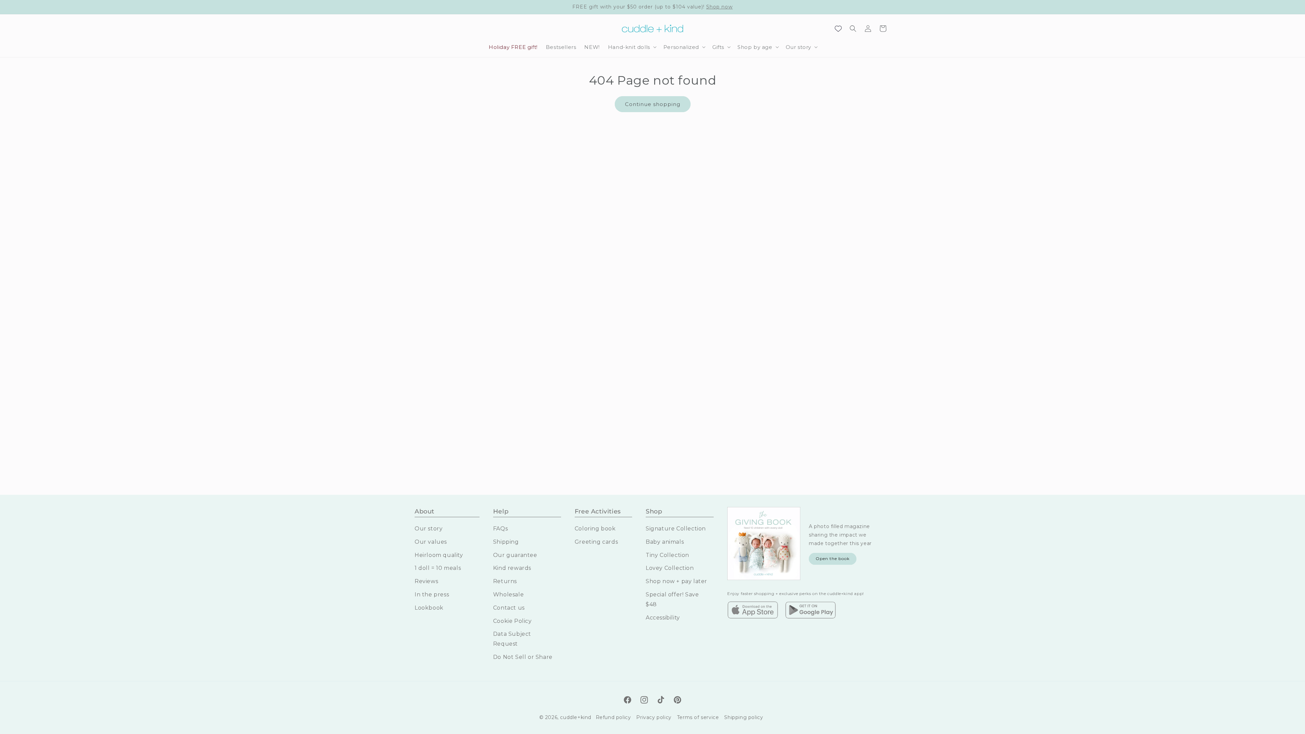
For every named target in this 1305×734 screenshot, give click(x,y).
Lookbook (429, 608)
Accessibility (663, 617)
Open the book (833, 558)
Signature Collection (676, 528)
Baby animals (665, 542)
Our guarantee (515, 555)
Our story (428, 528)
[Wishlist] (838, 28)
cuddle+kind (575, 717)
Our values (431, 542)
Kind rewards (512, 568)
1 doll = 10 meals (438, 568)
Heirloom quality (439, 555)
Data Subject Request (512, 639)
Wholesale (508, 594)
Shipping (506, 542)
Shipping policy (743, 717)
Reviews (426, 581)
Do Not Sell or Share (523, 657)
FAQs (500, 528)
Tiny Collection (667, 555)
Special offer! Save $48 (672, 599)
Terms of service (698, 717)
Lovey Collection (670, 568)
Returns (505, 581)
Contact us (509, 608)
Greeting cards (596, 542)
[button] (631, 47)
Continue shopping (652, 104)
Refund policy (613, 717)
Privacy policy (653, 717)
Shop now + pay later (676, 581)
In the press (432, 594)
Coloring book (595, 528)
